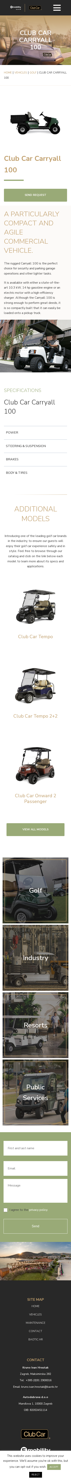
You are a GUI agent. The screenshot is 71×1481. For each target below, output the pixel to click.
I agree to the (28, 1210)
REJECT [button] (36, 1474)
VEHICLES (35, 1314)
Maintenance (35, 1323)
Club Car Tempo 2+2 (35, 716)
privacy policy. (38, 1210)
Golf (33, 72)
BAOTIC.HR (35, 1339)
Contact (35, 1331)
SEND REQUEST (35, 195)
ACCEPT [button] (54, 1467)
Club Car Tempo (35, 637)
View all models (35, 829)
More (35, 614)
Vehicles (20, 72)
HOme (35, 1306)
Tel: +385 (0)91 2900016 (35, 1380)
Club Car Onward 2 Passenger (35, 798)
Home (8, 72)
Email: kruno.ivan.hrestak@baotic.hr (35, 1387)
